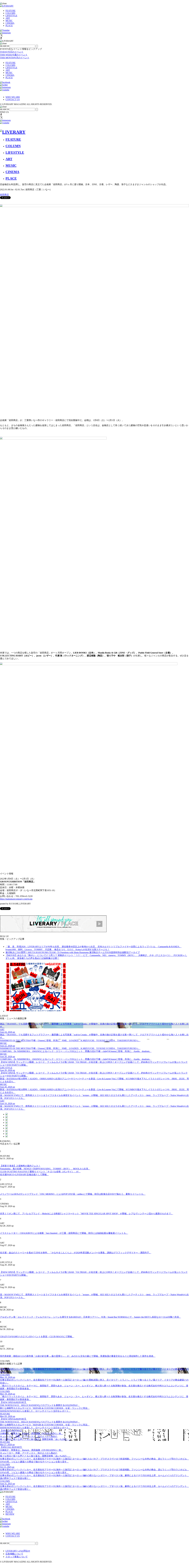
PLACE (9, 25)
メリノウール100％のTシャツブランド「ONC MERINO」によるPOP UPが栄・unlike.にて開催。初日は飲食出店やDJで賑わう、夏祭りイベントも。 (73, 1194)
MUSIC (9, 20)
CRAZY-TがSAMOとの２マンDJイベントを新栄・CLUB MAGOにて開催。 (37, 1336)
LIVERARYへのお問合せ (18, 1551)
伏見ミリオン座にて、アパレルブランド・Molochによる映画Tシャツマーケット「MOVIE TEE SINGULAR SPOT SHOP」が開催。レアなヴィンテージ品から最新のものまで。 (86, 1213)
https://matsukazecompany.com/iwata (16, 899)
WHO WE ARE (13, 97)
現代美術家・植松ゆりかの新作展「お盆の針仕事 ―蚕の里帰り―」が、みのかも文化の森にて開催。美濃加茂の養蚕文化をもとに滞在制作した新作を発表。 (78, 1356)
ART (8, 18)
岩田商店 (4, 194)
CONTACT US (13, 99)
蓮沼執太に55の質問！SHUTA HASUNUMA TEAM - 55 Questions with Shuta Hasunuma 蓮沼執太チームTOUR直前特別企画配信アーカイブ (73, 952)
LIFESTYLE (11, 15)
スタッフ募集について (17, 1557)
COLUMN (10, 13)
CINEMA (10, 23)
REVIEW (10, 1514)
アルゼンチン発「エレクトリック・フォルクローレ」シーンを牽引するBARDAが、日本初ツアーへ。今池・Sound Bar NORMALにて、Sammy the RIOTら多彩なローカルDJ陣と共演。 (90, 1317)
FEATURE (10, 10)
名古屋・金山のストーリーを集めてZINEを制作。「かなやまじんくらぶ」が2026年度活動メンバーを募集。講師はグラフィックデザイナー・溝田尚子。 (75, 1252)
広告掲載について (14, 1554)
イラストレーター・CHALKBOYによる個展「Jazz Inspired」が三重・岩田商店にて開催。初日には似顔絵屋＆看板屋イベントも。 (64, 1233)
